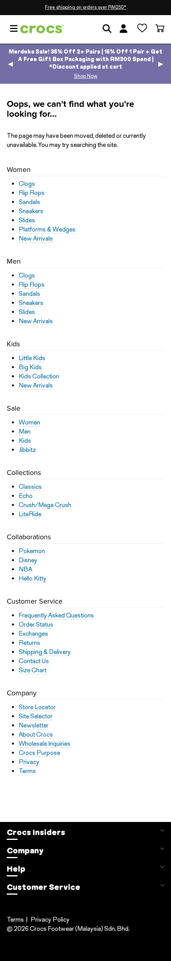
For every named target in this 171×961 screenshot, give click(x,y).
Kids (25, 440)
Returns (29, 642)
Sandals (29, 202)
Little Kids (32, 358)
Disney (28, 560)
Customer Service (43, 887)
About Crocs (36, 734)
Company (25, 850)
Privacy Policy (50, 919)
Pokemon (32, 551)
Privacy (29, 762)
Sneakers (31, 211)
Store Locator (37, 707)
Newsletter (34, 725)
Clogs (27, 183)
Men (25, 431)
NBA (25, 569)
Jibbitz (27, 449)
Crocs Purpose (39, 752)
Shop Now (85, 76)
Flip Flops (32, 193)
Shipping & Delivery (45, 652)
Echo (26, 496)
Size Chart (33, 670)
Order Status (36, 624)
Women (29, 422)
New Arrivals (36, 238)
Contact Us (34, 661)
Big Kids (30, 367)
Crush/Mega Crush (45, 505)
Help (16, 869)
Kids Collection (39, 376)
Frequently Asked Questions (56, 615)
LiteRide (30, 514)
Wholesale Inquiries (44, 743)
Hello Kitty (33, 578)
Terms (27, 771)
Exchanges (33, 633)
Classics (30, 486)
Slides (27, 220)
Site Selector (35, 716)
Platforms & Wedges (47, 229)
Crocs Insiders (36, 832)
